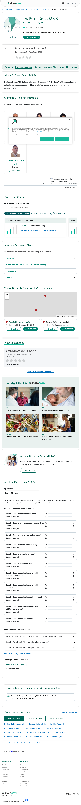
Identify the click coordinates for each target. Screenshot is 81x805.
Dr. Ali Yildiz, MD (60, 732)
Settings (19, 139)
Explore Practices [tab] (56, 718)
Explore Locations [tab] (35, 718)
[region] (40, 130)
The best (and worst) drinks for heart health (22, 436)
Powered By (6, 751)
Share (14, 37)
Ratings (37, 67)
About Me (64, 67)
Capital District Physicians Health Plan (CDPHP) (26, 265)
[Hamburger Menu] (5, 3)
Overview (9, 67)
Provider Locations (23, 67)
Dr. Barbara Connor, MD (13, 728)
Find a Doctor (7, 9)
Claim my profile (29, 470)
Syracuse (43, 9)
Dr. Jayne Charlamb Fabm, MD (37, 732)
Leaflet (58, 316)
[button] (32, 508)
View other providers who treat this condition (39, 230)
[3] (23, 57)
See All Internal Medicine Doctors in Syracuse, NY (21, 743)
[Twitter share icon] (74, 795)
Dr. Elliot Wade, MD (57, 724)
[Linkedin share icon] (70, 795)
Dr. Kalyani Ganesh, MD (13, 732)
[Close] (69, 119)
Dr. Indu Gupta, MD (54, 728)
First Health (11, 271)
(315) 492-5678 (68, 329)
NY (37, 9)
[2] (20, 57)
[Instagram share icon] (67, 795)
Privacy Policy (40, 131)
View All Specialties (69, 712)
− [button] (7, 297)
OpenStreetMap (66, 316)
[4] (27, 57)
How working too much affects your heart (21, 410)
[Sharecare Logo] (14, 3)
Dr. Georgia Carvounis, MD (14, 724)
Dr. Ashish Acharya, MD (13, 736)
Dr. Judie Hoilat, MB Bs (37, 724)
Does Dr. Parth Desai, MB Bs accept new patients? (25, 647)
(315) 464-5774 (31, 329)
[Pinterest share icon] (77, 795)
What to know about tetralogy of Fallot (56, 410)
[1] (16, 57)
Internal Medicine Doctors (24, 9)
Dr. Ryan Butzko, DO (55, 736)
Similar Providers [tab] (14, 718)
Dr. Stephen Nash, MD (34, 728)
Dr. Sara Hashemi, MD (34, 736)
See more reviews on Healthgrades (40, 371)
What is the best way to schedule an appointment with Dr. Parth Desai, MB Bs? (35, 636)
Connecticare (11, 258)
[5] (30, 57)
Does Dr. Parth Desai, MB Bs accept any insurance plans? (27, 642)
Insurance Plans (51, 67)
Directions (14, 329)
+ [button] (7, 294)
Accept (62, 139)
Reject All (47, 139)
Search (63, 3)
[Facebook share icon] (64, 795)
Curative (9, 277)
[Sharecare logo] (25, 792)
